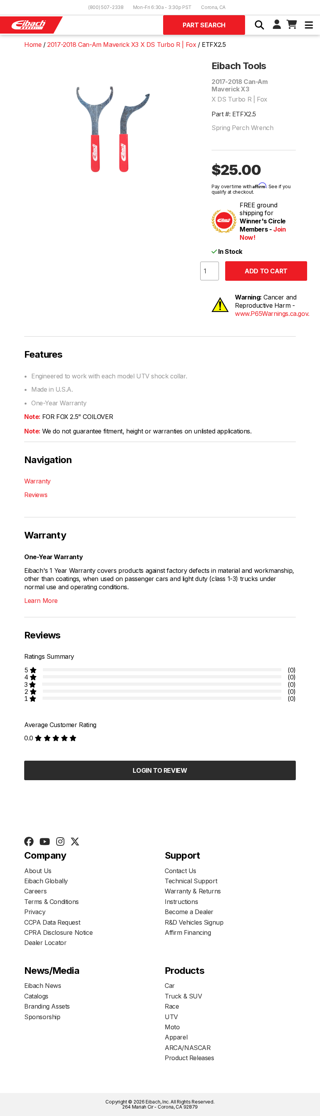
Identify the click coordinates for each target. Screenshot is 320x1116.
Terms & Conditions (51, 901)
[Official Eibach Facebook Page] (28, 841)
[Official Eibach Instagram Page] (60, 841)
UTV (171, 1016)
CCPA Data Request (52, 922)
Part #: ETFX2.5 (234, 114)
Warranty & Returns (193, 891)
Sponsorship (42, 1016)
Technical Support (191, 880)
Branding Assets (47, 1006)
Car (170, 985)
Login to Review (160, 770)
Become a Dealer (189, 911)
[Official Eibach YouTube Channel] (44, 841)
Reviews (35, 495)
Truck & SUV (183, 996)
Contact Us (180, 870)
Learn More (41, 600)
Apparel (176, 1037)
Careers (35, 891)
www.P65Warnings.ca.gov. (272, 313)
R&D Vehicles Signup (194, 922)
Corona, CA (213, 7)
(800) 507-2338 (106, 7)
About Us (38, 870)
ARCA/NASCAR (188, 1047)
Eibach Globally (46, 880)
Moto (172, 1026)
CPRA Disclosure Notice (58, 932)
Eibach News (42, 985)
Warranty (37, 481)
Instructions (181, 901)
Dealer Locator (45, 942)
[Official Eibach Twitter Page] (74, 841)
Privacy (34, 911)
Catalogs (36, 996)
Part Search (204, 25)
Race (172, 1006)
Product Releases (189, 1057)
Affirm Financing (188, 932)
